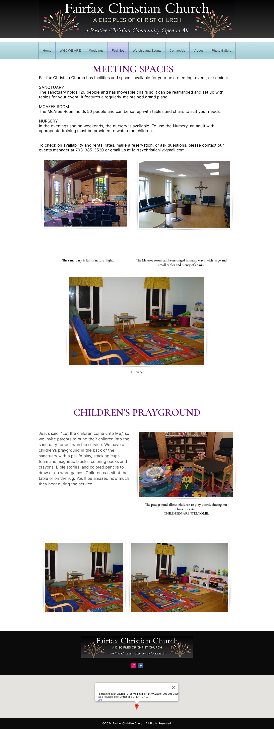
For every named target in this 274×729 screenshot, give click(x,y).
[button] (147, 50)
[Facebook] (140, 665)
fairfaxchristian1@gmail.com (158, 150)
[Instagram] (133, 665)
